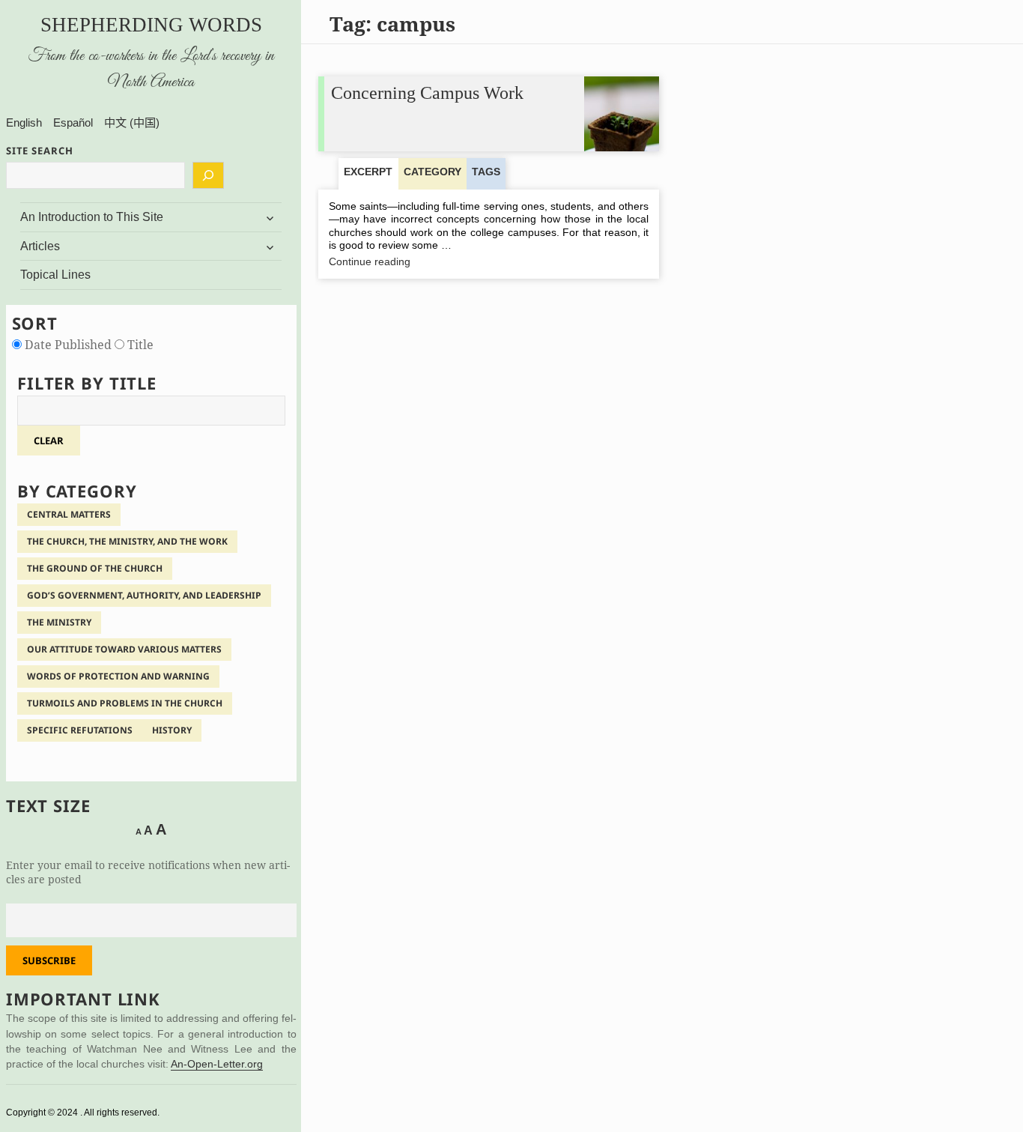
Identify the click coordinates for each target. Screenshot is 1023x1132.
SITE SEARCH (39, 150)
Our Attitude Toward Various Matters (124, 649)
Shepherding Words (151, 24)
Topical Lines (55, 274)
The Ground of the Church (95, 568)
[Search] (208, 175)
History (172, 730)
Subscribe (49, 960)
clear (49, 440)
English (24, 122)
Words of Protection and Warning (118, 676)
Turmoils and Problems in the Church (124, 703)
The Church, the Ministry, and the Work (127, 541)
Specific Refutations (80, 730)
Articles (40, 246)
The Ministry (59, 622)
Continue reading (396, 262)
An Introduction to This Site (91, 217)
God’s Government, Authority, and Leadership (144, 595)
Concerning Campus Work (427, 93)
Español (73, 122)
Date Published (68, 344)
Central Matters (69, 514)
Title (139, 344)
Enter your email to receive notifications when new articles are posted (148, 872)
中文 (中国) (132, 122)
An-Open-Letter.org (217, 1064)
